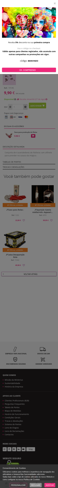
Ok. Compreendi (27, 70)
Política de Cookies (31, 479)
